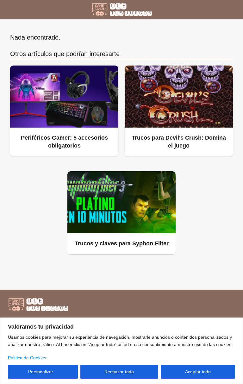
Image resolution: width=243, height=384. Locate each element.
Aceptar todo (198, 371)
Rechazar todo (119, 371)
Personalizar (40, 371)
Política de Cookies (27, 357)
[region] (121, 351)
